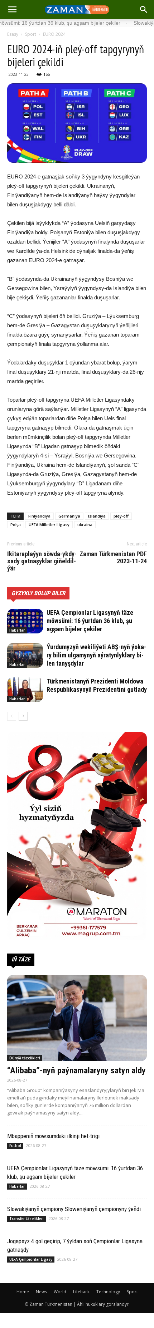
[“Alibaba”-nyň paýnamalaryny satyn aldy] (77, 1018)
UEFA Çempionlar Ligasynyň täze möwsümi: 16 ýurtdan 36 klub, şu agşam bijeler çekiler (90, 621)
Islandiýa (97, 516)
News (41, 1292)
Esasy (12, 34)
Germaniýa (69, 516)
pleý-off (121, 516)
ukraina (84, 524)
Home (22, 1292)
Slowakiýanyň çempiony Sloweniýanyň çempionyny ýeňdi (74, 1208)
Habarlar (17, 630)
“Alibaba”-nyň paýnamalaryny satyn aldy (76, 1070)
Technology (108, 1292)
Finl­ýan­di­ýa (39, 516)
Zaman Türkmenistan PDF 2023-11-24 (113, 557)
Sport (30, 34)
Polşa (15, 524)
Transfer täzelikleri (26, 1218)
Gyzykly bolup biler (38, 593)
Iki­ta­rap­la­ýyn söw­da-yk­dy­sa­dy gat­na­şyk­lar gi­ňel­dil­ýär (42, 561)
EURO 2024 (54, 34)
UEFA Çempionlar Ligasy (30, 1259)
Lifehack (81, 1292)
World (60, 1292)
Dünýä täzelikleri (24, 1057)
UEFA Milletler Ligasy (49, 524)
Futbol (15, 1145)
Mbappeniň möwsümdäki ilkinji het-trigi (53, 1136)
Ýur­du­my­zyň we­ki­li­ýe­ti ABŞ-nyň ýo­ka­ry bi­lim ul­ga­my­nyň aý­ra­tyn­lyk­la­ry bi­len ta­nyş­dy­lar (96, 655)
